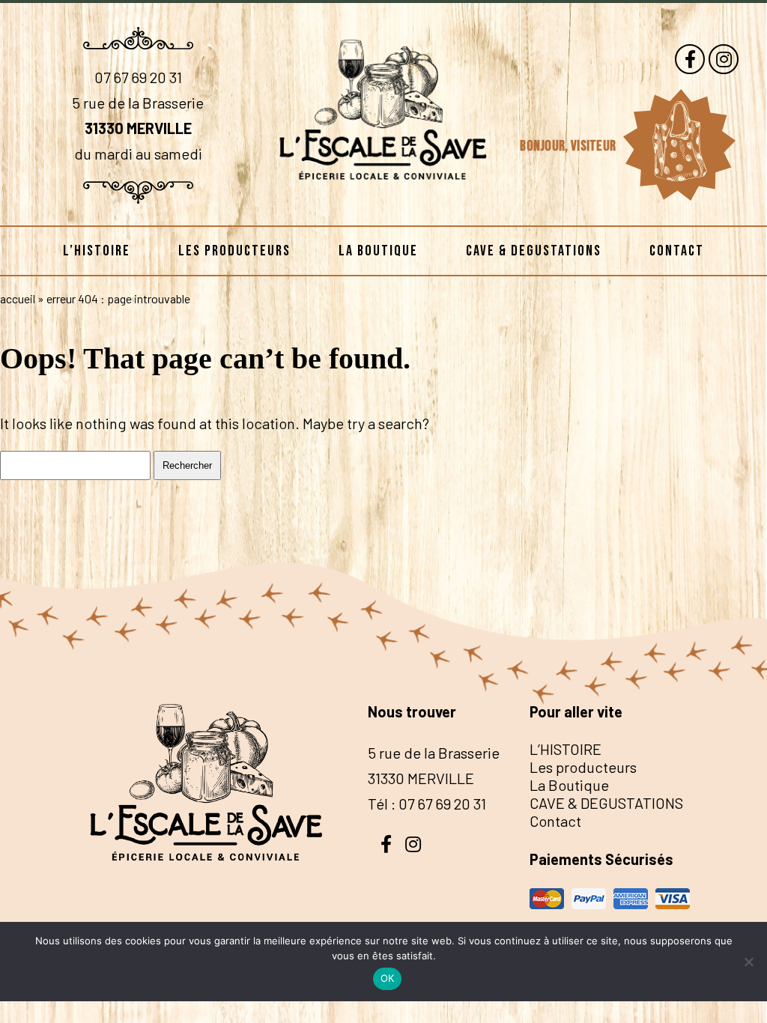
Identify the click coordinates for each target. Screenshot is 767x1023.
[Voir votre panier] (679, 145)
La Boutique (378, 251)
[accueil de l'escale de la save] (383, 201)
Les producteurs (234, 251)
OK (388, 978)
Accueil (17, 298)
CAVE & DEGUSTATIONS (533, 251)
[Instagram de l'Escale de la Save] (724, 59)
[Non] (748, 961)
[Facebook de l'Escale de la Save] (690, 59)
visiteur (595, 146)
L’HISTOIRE (96, 251)
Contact (676, 251)
